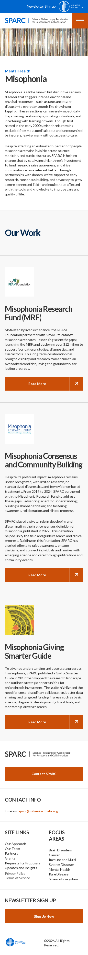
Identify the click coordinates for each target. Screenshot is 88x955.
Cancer (54, 855)
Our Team (12, 848)
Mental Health (59, 869)
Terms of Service (17, 878)
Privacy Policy (15, 873)
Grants (10, 858)
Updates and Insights (21, 868)
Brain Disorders (60, 850)
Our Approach (15, 844)
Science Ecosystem (63, 879)
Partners (11, 853)
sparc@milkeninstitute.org (38, 811)
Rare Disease (58, 874)
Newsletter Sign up (41, 6)
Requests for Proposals (22, 863)
